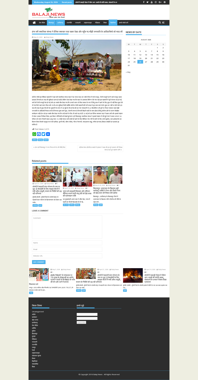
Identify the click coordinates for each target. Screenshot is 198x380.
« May (128, 72)
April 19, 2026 (150, 269)
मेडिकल (97, 23)
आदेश (34, 314)
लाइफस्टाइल (88, 23)
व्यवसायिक (35, 364)
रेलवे (33, 350)
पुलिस (33, 331)
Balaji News (49, 37)
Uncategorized (38, 311)
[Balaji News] (34, 22)
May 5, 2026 (56, 269)
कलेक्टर (34, 317)
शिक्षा (33, 366)
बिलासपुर (51, 23)
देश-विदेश (42, 23)
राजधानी (77, 23)
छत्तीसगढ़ (60, 23)
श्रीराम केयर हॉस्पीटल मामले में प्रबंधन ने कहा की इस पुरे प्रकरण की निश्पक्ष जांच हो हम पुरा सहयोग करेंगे (100, 148)
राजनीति (69, 23)
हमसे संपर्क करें (123, 23)
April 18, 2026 (69, 188)
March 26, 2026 (100, 185)
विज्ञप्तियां (113, 23)
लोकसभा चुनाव (36, 355)
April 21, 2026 (38, 184)
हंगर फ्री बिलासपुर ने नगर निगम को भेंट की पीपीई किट (50, 147)
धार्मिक (34, 328)
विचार (105, 23)
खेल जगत (66, 205)
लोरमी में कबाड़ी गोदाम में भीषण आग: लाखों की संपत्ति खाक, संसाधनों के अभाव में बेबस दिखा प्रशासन (103, 2)
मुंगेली (40, 205)
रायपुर (31, 293)
